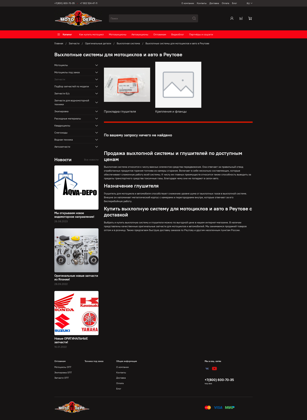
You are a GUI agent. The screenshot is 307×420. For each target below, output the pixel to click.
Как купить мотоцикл (91, 34)
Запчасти (74, 43)
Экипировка (61, 111)
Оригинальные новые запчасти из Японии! (76, 277)
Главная (58, 43)
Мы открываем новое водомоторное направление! (74, 215)
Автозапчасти (62, 146)
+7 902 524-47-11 (88, 3)
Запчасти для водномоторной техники (71, 102)
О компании (187, 3)
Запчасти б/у (62, 93)
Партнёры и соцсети (201, 34)
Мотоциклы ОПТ (62, 367)
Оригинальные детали (98, 43)
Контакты (202, 3)
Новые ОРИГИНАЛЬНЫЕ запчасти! (71, 340)
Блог (234, 3)
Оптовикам (159, 34)
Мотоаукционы (117, 34)
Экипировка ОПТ (63, 372)
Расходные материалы (67, 118)
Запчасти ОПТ (61, 377)
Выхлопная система (128, 43)
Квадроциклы (62, 125)
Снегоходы (60, 132)
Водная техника (63, 139)
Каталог (67, 34)
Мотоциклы (61, 65)
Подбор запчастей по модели (71, 86)
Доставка (214, 3)
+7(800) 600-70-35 (64, 3)
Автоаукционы (139, 34)
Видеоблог (177, 34)
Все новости (91, 159)
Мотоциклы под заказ (67, 72)
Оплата (225, 3)
